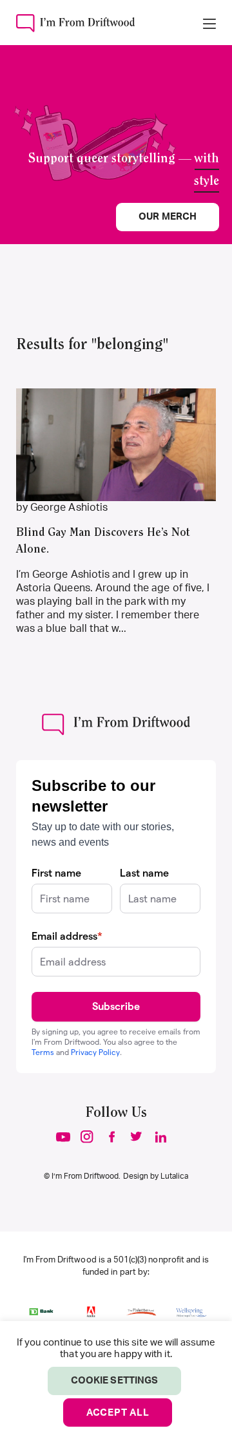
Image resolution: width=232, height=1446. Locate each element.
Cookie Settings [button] (114, 1380)
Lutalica (174, 1176)
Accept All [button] (118, 1413)
